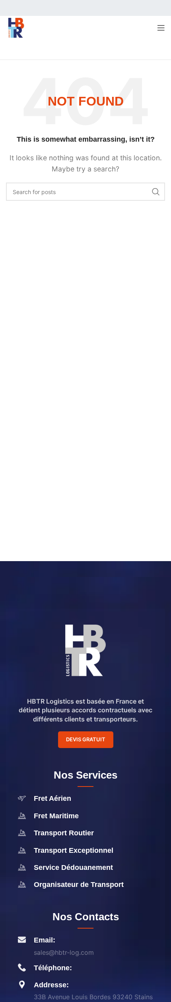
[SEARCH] (156, 192)
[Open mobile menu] (161, 28)
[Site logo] (16, 27)
